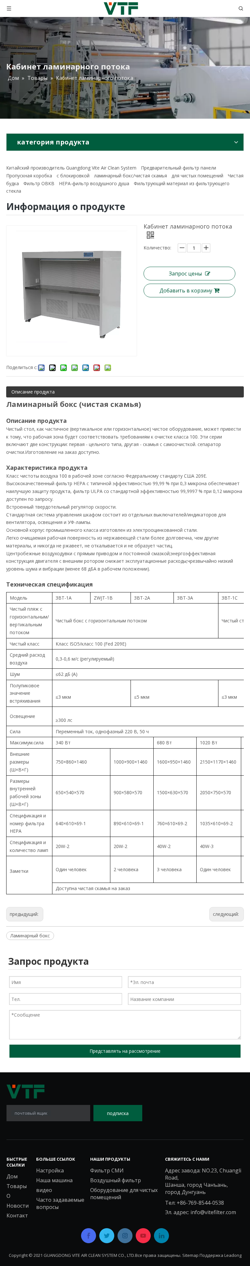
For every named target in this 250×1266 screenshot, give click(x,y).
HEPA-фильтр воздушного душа (94, 183)
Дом (12, 1176)
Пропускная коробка (29, 175)
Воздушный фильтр (115, 1180)
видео (44, 1190)
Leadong (233, 1255)
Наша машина (54, 1180)
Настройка (50, 1170)
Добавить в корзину (186, 290)
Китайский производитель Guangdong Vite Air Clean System (71, 168)
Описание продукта (33, 392)
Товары (17, 1186)
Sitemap (190, 1255)
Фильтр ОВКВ (38, 183)
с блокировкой (73, 175)
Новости (18, 1205)
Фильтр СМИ (107, 1170)
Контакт (17, 1215)
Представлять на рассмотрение (125, 1051)
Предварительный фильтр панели (178, 168)
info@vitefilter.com (213, 1212)
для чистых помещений (197, 175)
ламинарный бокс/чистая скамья (130, 175)
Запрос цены (185, 273)
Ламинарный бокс (30, 935)
